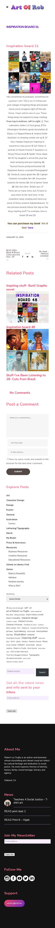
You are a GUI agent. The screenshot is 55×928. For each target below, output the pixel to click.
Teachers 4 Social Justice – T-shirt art (31, 801)
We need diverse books (14, 658)
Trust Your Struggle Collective (17, 655)
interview (41, 638)
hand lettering (20, 631)
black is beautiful (13, 618)
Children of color (30, 625)
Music (45, 641)
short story (41, 648)
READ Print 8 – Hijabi (16, 820)
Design (10, 505)
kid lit (13, 642)
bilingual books (19, 615)
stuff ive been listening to (19, 652)
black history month (34, 614)
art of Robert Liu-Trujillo (17, 611)
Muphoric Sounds (35, 642)
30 (27, 215)
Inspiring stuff (29, 637)
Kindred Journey (16, 581)
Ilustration (11, 519)
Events (9, 509)
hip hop (9, 634)
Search (42, 672)
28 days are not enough (14, 608)
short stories (32, 648)
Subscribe (11, 711)
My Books (11, 538)
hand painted (42, 631)
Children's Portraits (14, 624)
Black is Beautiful (16, 573)
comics (41, 624)
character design (30, 618)
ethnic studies (11, 628)
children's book (11, 621)
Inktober (12, 577)
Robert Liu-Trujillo (20, 648)
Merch (9, 533)
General (10, 514)
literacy (25, 641)
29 (34, 215)
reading (9, 648)
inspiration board (13, 638)
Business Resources (18, 551)
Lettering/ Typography (17, 528)
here (30, 227)
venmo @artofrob (14, 903)
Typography (34, 655)
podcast (38, 645)
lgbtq (18, 641)
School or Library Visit (17, 564)
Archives (10, 594)
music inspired (11, 645)
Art (8, 495)
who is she (26, 658)
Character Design (15, 500)
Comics (11, 523)
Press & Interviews (16, 542)
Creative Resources (17, 555)
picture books (30, 645)
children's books (25, 621)
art (30, 608)
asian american (36, 611)
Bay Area (9, 615)
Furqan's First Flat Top (39, 628)
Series (9, 569)
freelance (25, 628)
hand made (31, 631)
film (18, 628)
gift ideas (9, 631)
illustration (20, 634)
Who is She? (14, 585)
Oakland (21, 645)
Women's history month (14, 662)
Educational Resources (19, 559)
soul (7, 652)
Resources (11, 547)
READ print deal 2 (15, 811)
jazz (7, 641)
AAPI (26, 608)
